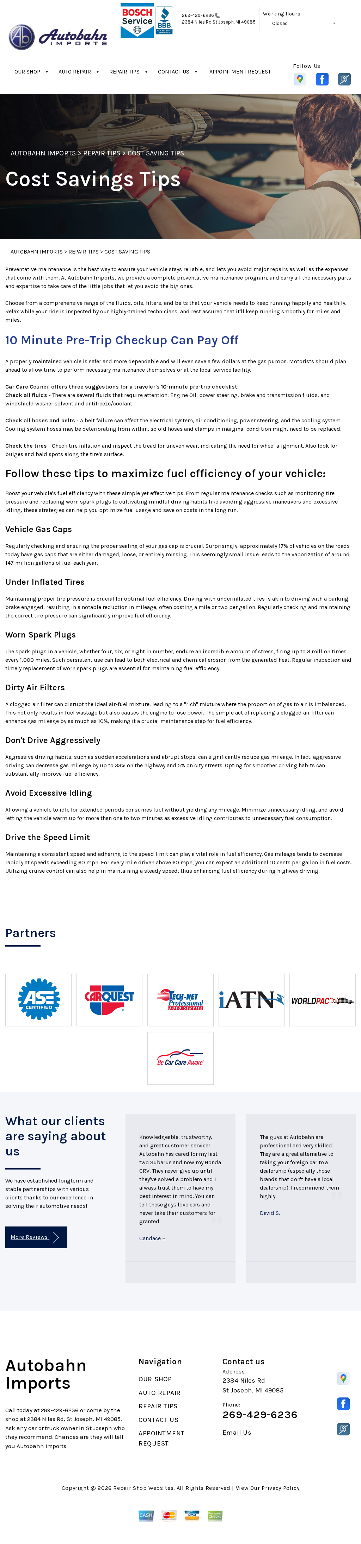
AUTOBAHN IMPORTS (43, 153)
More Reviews (30, 1237)
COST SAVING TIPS (156, 153)
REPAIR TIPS (124, 71)
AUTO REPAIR (75, 71)
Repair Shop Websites (143, 1488)
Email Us (237, 1432)
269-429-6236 (198, 15)
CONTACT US (173, 71)
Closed (280, 23)
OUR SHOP (27, 71)
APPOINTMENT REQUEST (240, 71)
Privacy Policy (280, 1488)
